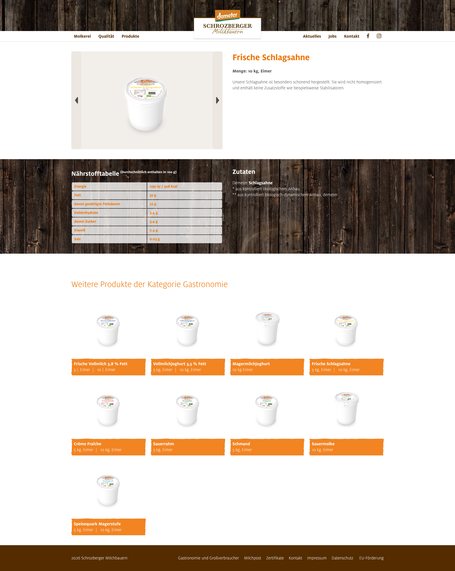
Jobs (332, 36)
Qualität (106, 36)
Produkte (130, 36)
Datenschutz (342, 558)
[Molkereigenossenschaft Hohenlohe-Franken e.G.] (227, 25)
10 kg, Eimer (190, 369)
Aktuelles (312, 36)
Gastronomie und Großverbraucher (208, 558)
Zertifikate (275, 558)
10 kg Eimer (242, 369)
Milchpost (252, 558)
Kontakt (351, 36)
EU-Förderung (371, 558)
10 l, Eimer (106, 369)
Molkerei (82, 36)
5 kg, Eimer (163, 369)
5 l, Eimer (82, 369)
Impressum (317, 558)
